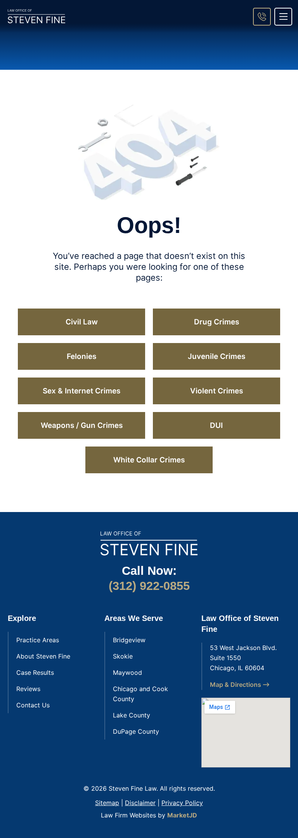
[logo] (36, 16)
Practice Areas (37, 640)
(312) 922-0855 (149, 586)
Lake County (131, 715)
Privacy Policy (182, 803)
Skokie (123, 656)
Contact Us (33, 705)
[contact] (262, 17)
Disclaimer (140, 803)
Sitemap (107, 803)
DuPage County (136, 731)
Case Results (35, 672)
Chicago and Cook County (140, 694)
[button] (283, 17)
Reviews (28, 689)
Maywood (127, 672)
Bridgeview (129, 640)
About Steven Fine (43, 656)
